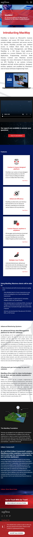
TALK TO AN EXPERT (16, 135)
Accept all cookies (16, 533)
